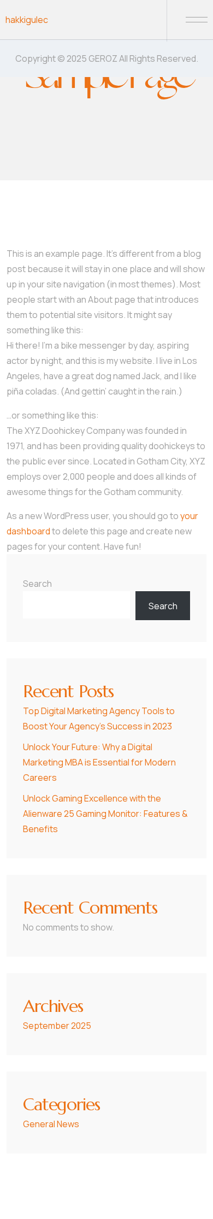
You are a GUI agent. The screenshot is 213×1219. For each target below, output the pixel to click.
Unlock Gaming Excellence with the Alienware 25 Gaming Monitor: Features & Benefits (105, 813)
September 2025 (57, 1026)
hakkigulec (26, 20)
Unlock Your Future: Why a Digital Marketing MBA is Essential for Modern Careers (99, 762)
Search (37, 584)
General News (51, 1124)
